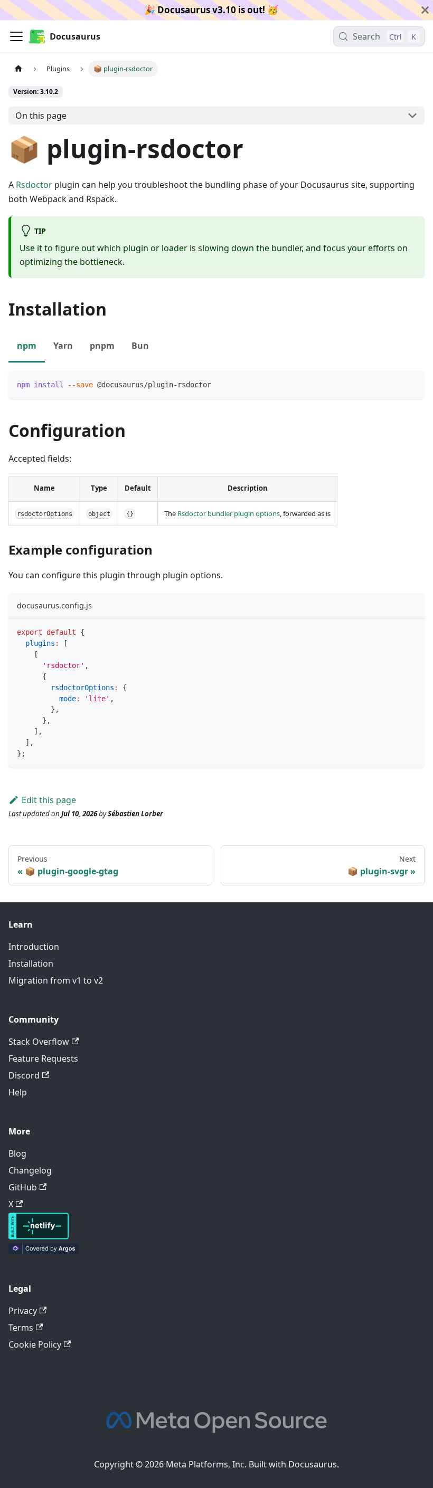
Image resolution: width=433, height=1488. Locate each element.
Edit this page (49, 800)
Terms (20, 1327)
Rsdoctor (34, 184)
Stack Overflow (38, 1041)
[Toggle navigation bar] (16, 36)
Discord (24, 1075)
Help (17, 1092)
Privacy (22, 1311)
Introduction (33, 946)
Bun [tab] (140, 345)
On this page (41, 115)
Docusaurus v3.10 (196, 10)
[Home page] (18, 69)
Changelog (30, 1170)
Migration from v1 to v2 (55, 980)
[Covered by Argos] (43, 1250)
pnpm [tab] (102, 345)
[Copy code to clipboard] (411, 384)
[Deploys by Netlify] (38, 1236)
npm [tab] (26, 345)
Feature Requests (43, 1058)
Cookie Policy (34, 1344)
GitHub (22, 1187)
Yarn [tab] (63, 345)
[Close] (425, 10)
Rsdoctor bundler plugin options (228, 513)
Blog (17, 1153)
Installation (30, 963)
